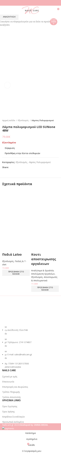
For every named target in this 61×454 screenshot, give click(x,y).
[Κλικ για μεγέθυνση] (7, 85)
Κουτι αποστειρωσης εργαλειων (43, 259)
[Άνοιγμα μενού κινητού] (3, 10)
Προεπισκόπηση (14, 248)
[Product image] (16, 230)
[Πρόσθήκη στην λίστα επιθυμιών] (22, 248)
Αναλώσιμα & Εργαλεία (42, 270)
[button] (16, 273)
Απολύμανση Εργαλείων (43, 273)
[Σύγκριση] (6, 248)
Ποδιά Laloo (12, 254)
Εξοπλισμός (8, 261)
